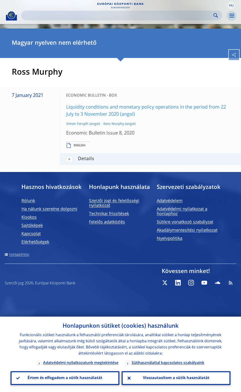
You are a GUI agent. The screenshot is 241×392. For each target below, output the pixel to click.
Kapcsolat (31, 234)
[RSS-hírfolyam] (230, 282)
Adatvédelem (170, 201)
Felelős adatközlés (107, 222)
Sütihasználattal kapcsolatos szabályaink (168, 363)
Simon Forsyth (77, 124)
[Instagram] (191, 282)
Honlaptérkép (19, 254)
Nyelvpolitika (169, 239)
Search (216, 15)
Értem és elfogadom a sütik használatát (65, 378)
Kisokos (29, 217)
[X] (164, 282)
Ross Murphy (113, 124)
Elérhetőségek (35, 242)
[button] (231, 5)
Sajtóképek (32, 226)
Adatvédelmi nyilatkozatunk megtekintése (80, 363)
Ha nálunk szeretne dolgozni (49, 209)
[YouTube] (204, 282)
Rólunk (28, 201)
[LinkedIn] (178, 282)
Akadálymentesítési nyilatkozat (187, 230)
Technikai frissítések (109, 214)
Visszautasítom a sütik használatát (176, 378)
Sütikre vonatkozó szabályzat (185, 222)
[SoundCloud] (217, 282)
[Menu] (232, 16)
